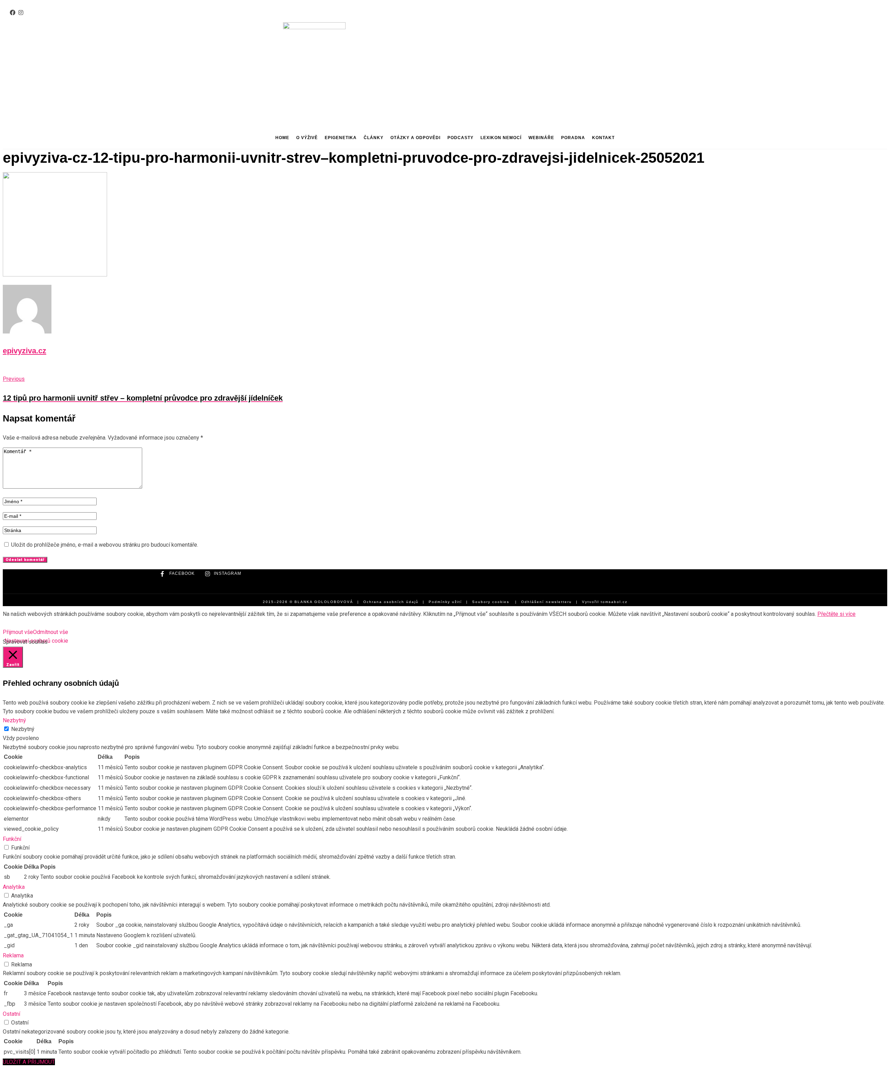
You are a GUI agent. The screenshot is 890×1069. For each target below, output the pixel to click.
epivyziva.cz (24, 350)
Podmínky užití (445, 602)
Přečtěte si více (836, 614)
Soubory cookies (490, 602)
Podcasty (460, 137)
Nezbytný (22, 729)
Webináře (541, 137)
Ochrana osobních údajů (391, 602)
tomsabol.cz (614, 602)
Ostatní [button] (11, 1014)
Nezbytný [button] (14, 720)
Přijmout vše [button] (18, 632)
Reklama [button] (13, 955)
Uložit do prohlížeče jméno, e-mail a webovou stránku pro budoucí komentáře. (104, 544)
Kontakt (603, 137)
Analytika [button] (14, 887)
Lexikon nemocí (500, 137)
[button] (136, 53)
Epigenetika (341, 137)
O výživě (307, 137)
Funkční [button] (12, 839)
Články (373, 137)
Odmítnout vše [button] (50, 632)
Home (282, 137)
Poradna (573, 137)
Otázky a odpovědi (415, 137)
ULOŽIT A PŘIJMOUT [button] (29, 1062)
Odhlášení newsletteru (546, 602)
